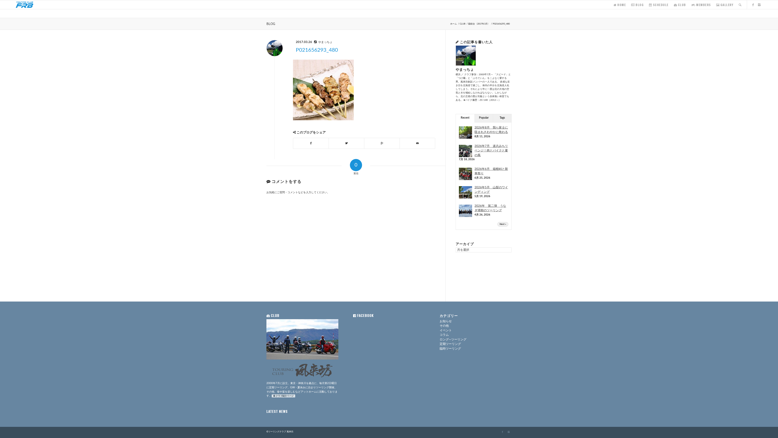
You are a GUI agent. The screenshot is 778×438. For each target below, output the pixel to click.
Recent (465, 117)
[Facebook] (753, 4)
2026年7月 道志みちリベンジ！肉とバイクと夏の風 (491, 151)
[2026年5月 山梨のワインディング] (465, 198)
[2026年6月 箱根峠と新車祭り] (465, 179)
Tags (502, 117)
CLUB (462, 24)
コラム (444, 334)
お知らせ (446, 321)
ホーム (453, 24)
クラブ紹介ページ (285, 396)
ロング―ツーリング (453, 339)
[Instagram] (759, 4)
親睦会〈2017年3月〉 (479, 24)
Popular (484, 117)
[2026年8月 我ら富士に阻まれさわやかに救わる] (465, 138)
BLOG (270, 23)
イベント (446, 330)
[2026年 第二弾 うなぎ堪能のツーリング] (465, 216)
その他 (444, 325)
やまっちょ (325, 42)
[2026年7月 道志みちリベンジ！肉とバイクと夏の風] (465, 157)
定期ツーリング (450, 344)
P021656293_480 (317, 50)
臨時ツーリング (450, 348)
